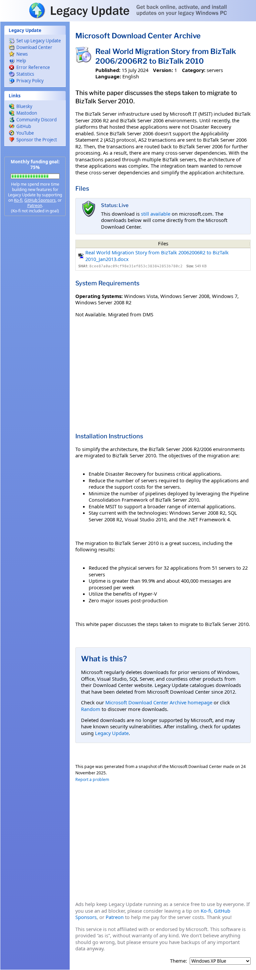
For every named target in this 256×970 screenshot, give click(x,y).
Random (90, 709)
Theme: (178, 961)
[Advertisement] (35, 327)
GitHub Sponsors (40, 200)
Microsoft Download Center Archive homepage (158, 702)
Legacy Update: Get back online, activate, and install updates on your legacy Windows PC (128, 10)
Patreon (34, 205)
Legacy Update (112, 733)
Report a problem (92, 779)
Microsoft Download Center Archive (138, 35)
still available (155, 213)
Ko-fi (18, 200)
